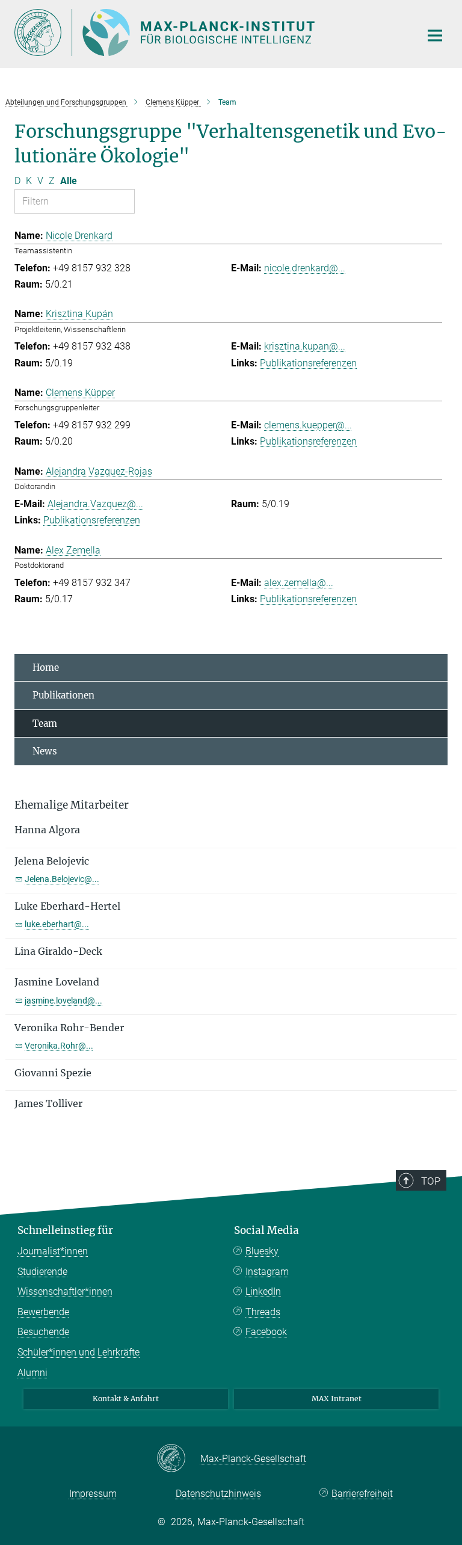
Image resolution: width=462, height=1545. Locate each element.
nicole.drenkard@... (304, 268)
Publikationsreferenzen (308, 363)
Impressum (93, 1493)
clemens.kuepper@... (308, 425)
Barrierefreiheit (362, 1493)
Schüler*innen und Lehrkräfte (78, 1352)
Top (430, 1181)
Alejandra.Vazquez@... (95, 504)
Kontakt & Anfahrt (126, 1398)
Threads (262, 1312)
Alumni (32, 1372)
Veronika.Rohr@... (59, 1045)
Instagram (267, 1271)
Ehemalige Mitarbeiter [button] (71, 805)
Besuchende (43, 1331)
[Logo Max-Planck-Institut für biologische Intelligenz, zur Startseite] (209, 32)
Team (44, 723)
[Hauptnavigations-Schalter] (435, 35)
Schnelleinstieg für (65, 1230)
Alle (68, 181)
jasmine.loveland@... (63, 1000)
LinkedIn (263, 1291)
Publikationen (63, 695)
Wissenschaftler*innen (64, 1291)
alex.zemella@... (298, 582)
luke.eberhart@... (57, 924)
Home (45, 667)
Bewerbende (43, 1312)
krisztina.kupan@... (304, 346)
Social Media (266, 1230)
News (44, 751)
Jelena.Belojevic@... (62, 879)
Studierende (42, 1271)
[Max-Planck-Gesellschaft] (178, 1459)
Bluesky (262, 1251)
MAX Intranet (337, 1398)
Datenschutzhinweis (218, 1493)
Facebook (266, 1331)
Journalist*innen (52, 1251)
